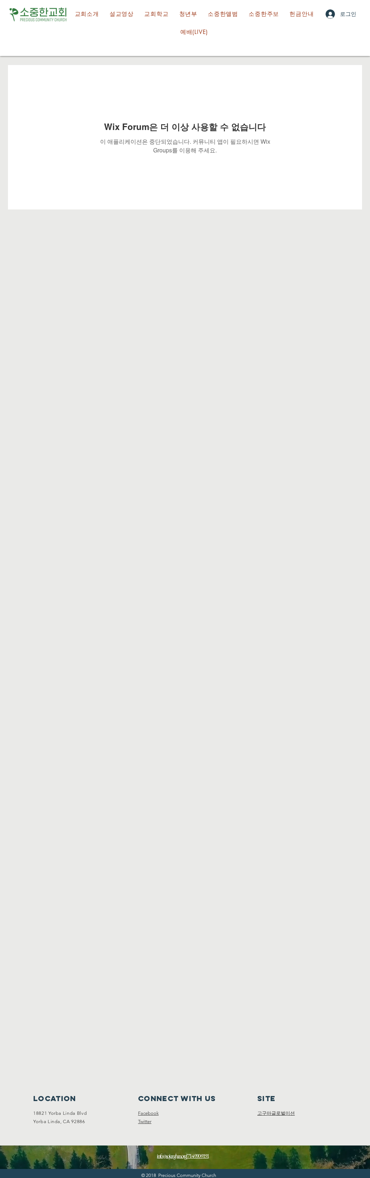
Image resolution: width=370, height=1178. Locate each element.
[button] (156, 14)
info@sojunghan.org (171, 1156)
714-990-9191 (197, 1156)
